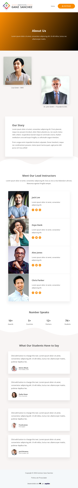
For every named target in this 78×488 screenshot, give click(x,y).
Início (53, 6)
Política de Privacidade (39, 478)
